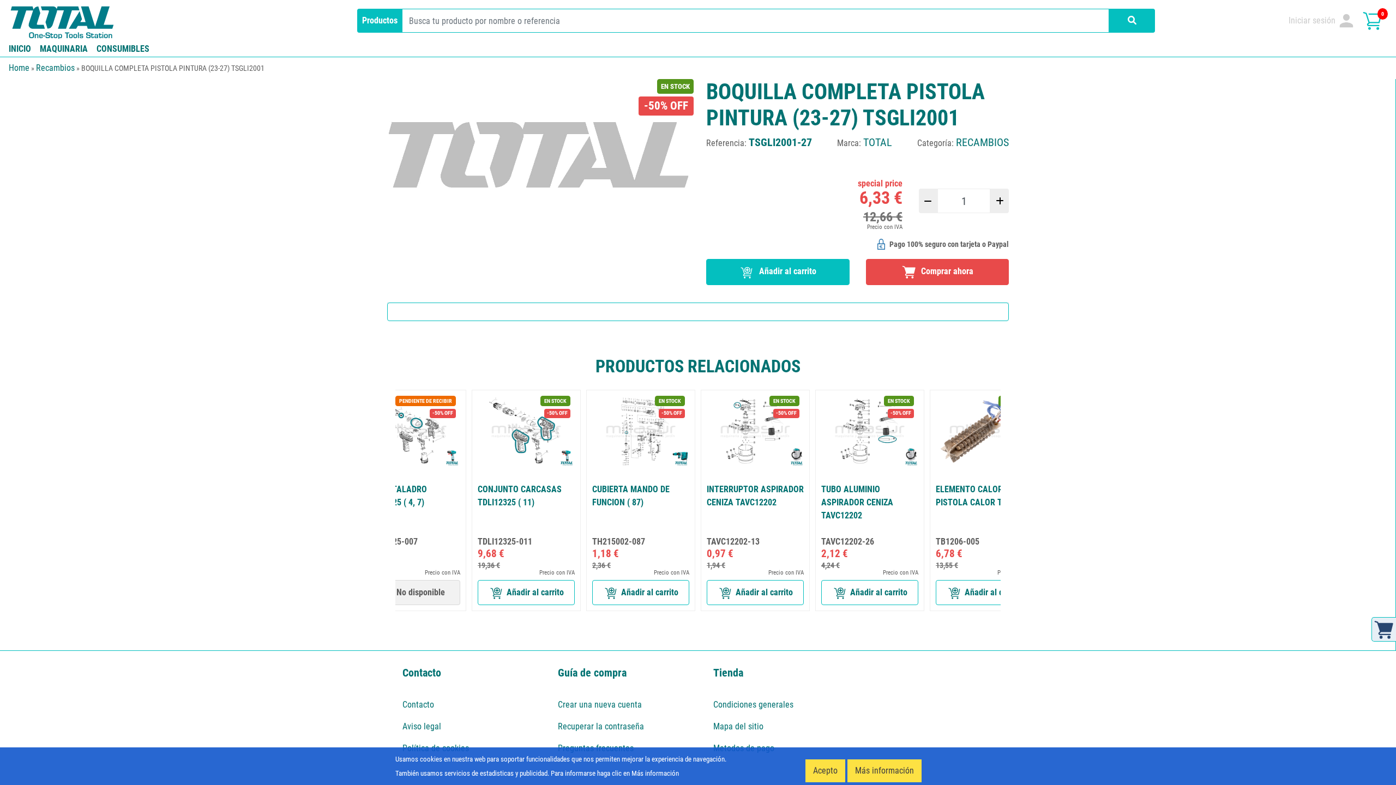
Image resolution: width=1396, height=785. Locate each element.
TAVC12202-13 (733, 541)
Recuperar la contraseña (601, 726)
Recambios (55, 68)
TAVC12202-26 (847, 541)
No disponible (420, 592)
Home (19, 68)
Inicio (20, 49)
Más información (884, 770)
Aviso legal (421, 726)
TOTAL (877, 142)
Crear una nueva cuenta (600, 704)
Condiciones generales (753, 704)
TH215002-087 (618, 541)
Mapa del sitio (738, 726)
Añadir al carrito (786, 271)
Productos (380, 20)
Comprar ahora (946, 271)
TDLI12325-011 (505, 541)
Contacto (418, 704)
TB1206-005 (957, 541)
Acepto (825, 770)
